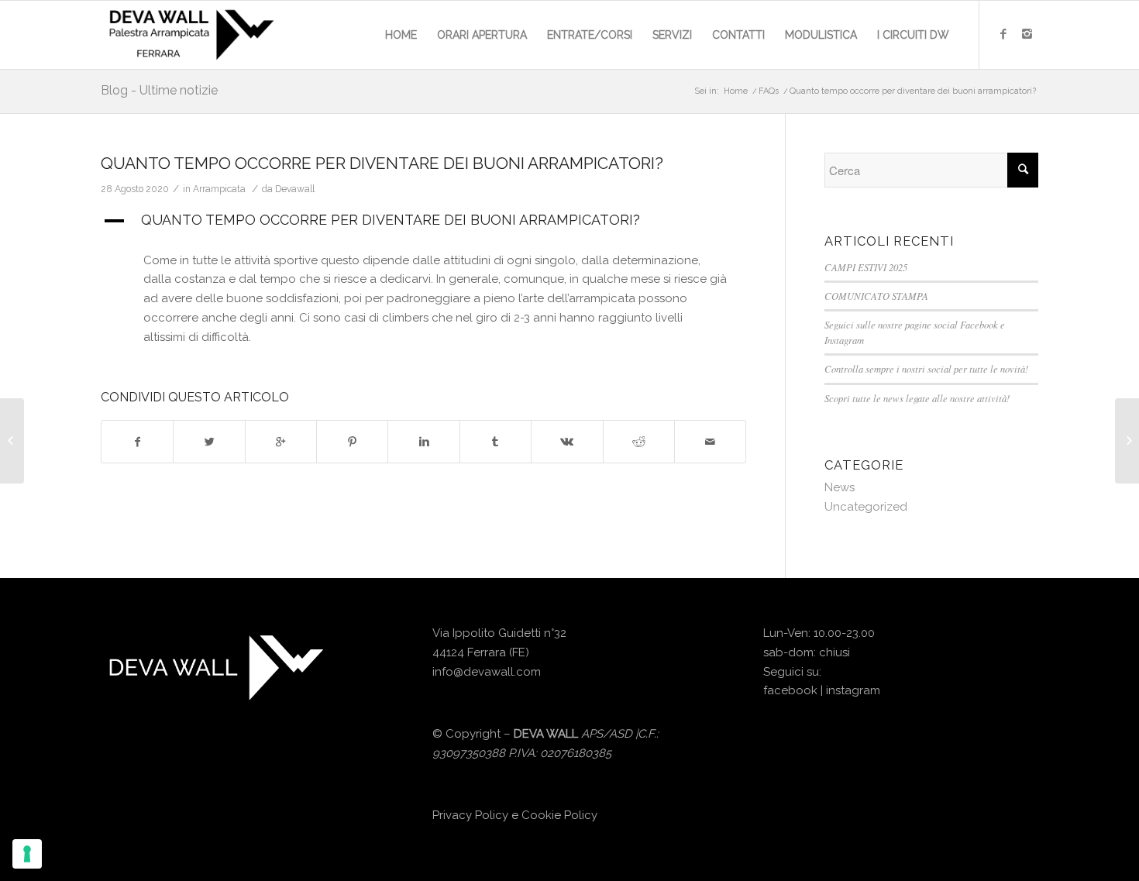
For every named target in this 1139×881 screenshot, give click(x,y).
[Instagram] (1026, 34)
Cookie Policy (559, 815)
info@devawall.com (486, 672)
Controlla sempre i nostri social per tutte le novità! (926, 368)
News (839, 487)
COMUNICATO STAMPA (876, 295)
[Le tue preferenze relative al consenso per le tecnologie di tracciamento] (27, 854)
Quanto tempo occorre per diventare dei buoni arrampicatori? (382, 163)
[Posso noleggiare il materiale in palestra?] (12, 441)
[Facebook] (1003, 34)
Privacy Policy (470, 815)
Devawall (295, 189)
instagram (853, 690)
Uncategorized (865, 507)
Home (736, 91)
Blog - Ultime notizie (159, 90)
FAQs (769, 91)
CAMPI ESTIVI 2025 (865, 267)
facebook (790, 690)
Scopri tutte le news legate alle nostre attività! (917, 397)
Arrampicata (219, 189)
